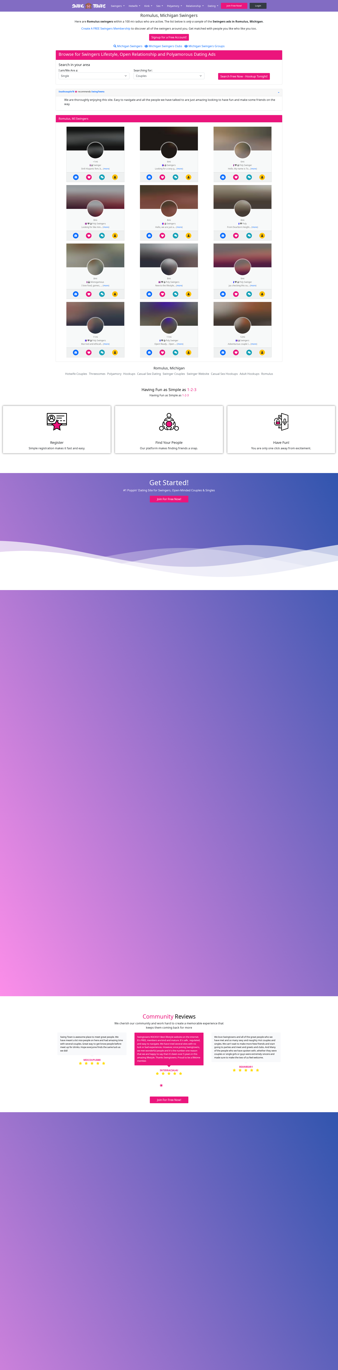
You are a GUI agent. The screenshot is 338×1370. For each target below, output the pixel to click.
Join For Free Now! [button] (169, 499)
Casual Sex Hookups (224, 374)
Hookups (129, 374)
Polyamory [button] (173, 6)
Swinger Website (198, 374)
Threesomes (97, 374)
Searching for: (143, 70)
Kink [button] (147, 6)
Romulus (267, 374)
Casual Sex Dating (149, 374)
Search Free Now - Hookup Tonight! (244, 76)
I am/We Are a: (68, 70)
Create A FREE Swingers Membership (106, 28)
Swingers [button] (117, 6)
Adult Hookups (249, 374)
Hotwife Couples (76, 374)
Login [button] (258, 5)
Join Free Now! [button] (234, 5)
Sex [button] (158, 6)
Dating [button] (212, 6)
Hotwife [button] (133, 6)
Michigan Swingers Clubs (165, 46)
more (106, 168)
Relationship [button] (194, 6)
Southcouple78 (67, 91)
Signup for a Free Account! (169, 37)
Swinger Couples (174, 374)
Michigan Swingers (129, 46)
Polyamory (114, 374)
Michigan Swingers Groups (206, 46)
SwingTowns (97, 91)
